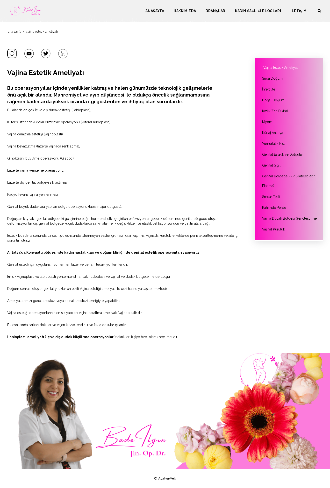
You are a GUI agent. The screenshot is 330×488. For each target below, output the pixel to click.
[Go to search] (319, 11)
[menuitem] (154, 11)
